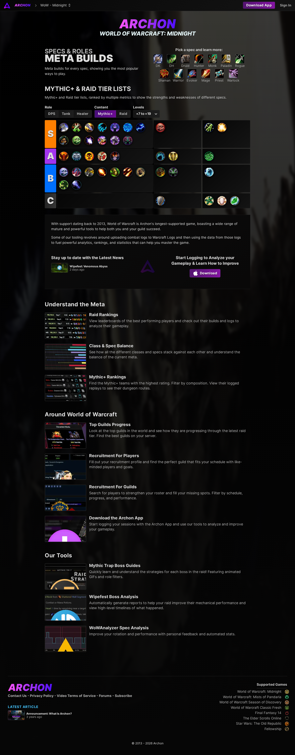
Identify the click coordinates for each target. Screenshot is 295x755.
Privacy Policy (42, 696)
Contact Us (17, 696)
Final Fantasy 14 (268, 713)
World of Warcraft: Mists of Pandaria (252, 697)
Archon (147, 23)
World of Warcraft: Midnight (259, 692)
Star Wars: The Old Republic (258, 723)
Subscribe (123, 696)
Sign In (285, 5)
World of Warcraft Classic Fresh (256, 708)
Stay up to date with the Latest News (87, 257)
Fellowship (272, 729)
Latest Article (23, 707)
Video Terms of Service (76, 696)
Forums (105, 696)
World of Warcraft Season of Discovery (250, 702)
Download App (259, 5)
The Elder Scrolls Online (262, 718)
